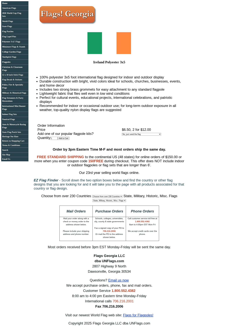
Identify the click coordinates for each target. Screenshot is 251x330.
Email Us (6, 159)
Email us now (118, 280)
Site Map (6, 155)
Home (4, 3)
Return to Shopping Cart (13, 141)
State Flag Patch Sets (11, 132)
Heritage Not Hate (10, 136)
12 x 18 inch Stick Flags (12, 75)
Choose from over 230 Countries (66, 196)
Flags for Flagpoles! (138, 315)
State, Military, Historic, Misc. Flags (150, 196)
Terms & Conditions (11, 145)
